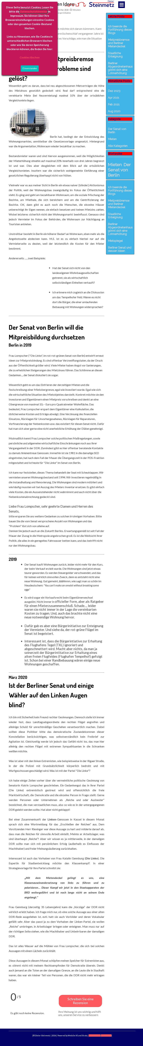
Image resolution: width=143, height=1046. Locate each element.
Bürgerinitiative (64, 13)
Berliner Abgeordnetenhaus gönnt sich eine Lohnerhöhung (120, 68)
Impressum (106, 1035)
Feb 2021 (114, 104)
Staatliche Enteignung (115, 54)
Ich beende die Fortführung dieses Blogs (120, 30)
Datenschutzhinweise (33, 11)
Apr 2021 (113, 97)
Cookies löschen (30, 57)
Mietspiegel (115, 240)
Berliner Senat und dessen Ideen (119, 249)
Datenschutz (94, 1035)
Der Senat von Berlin (119, 170)
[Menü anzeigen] (121, 4)
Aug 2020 (114, 111)
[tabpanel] (72, 1034)
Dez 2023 (114, 91)
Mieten (112, 139)
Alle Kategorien (118, 145)
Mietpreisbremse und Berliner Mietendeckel (118, 43)
